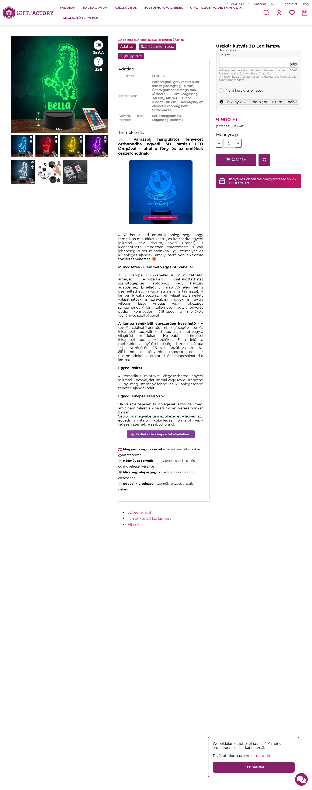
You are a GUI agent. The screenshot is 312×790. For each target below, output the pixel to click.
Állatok (179, 39)
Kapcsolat (290, 4)
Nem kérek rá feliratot (244, 90)
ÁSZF (274, 4)
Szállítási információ (157, 47)
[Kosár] (304, 12)
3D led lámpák (128, 39)
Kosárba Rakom (238, 162)
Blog (305, 4)
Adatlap (127, 47)
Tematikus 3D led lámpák (157, 39)
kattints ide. (260, 756)
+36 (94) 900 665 (237, 4)
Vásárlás (260, 4)
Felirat (224, 55)
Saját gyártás (131, 56)
